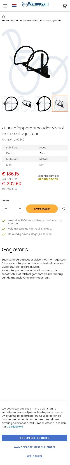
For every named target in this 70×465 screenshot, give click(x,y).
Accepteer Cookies (35, 438)
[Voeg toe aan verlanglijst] (63, 208)
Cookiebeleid (15, 426)
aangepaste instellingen (34, 447)
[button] (4, 103)
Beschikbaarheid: (48, 176)
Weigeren (34, 456)
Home (4, 17)
